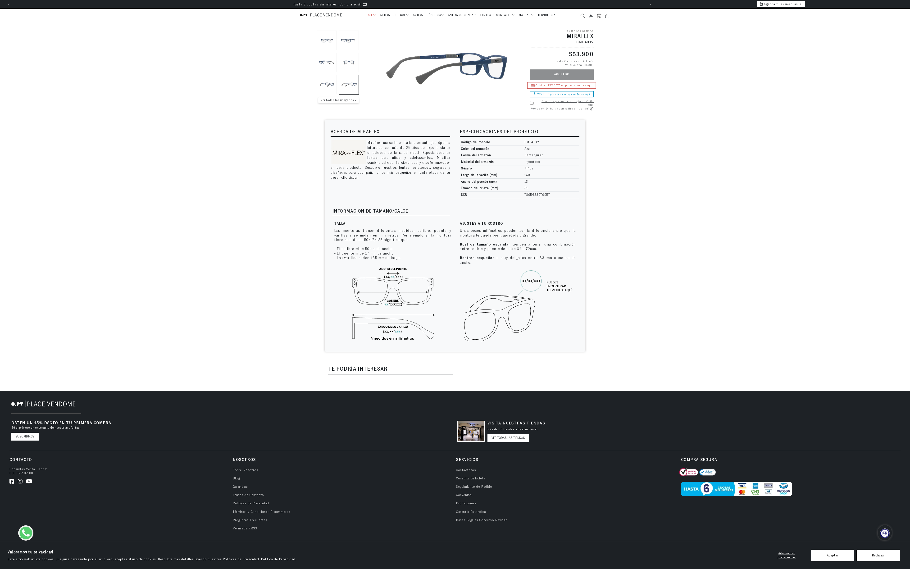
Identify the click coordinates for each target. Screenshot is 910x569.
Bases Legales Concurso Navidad (482, 520)
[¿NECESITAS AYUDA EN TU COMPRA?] (885, 533)
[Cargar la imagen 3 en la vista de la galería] (327, 63)
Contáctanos (466, 470)
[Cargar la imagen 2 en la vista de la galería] (349, 40)
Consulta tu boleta (470, 478)
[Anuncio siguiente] (650, 4)
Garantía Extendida (471, 512)
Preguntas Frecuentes (250, 520)
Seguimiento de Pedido (474, 486)
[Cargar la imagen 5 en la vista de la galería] (327, 85)
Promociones (466, 503)
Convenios (464, 495)
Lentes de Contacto (248, 495)
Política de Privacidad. (278, 559)
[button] (370, 16)
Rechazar (878, 555)
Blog (236, 478)
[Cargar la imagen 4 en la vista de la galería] (349, 63)
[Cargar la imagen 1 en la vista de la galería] (327, 40)
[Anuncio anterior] (9, 4)
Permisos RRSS (245, 528)
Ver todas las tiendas (508, 438)
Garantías (240, 486)
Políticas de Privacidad (251, 503)
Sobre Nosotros (245, 470)
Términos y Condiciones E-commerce (261, 512)
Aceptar (832, 555)
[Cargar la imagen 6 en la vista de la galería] (349, 85)
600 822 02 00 (21, 473)
